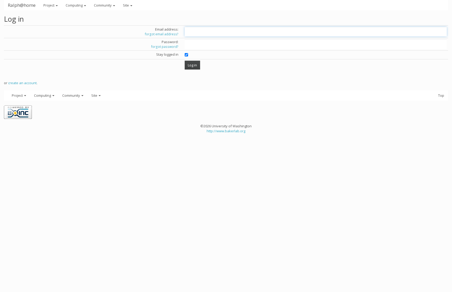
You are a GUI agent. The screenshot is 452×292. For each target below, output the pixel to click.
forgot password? (164, 46)
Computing (74, 5)
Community (103, 5)
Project (49, 5)
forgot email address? (161, 34)
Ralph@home (22, 5)
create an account (22, 83)
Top (441, 95)
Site (126, 5)
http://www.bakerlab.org (226, 131)
